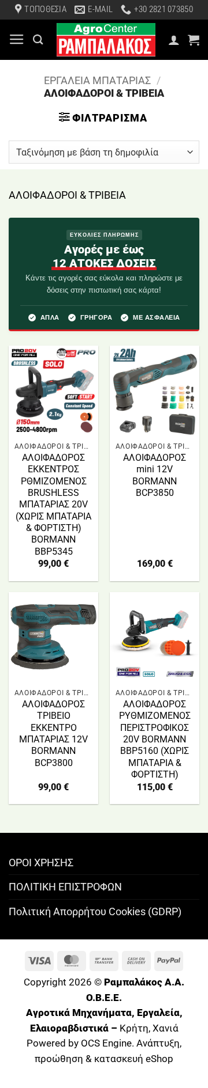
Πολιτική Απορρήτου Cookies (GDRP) (95, 911)
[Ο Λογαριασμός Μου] (174, 39)
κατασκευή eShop (133, 1058)
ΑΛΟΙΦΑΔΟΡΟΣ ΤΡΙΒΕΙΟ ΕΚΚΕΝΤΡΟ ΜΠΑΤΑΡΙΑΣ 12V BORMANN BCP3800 (53, 733)
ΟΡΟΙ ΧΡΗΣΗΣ (41, 862)
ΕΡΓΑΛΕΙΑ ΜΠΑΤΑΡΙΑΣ (97, 80)
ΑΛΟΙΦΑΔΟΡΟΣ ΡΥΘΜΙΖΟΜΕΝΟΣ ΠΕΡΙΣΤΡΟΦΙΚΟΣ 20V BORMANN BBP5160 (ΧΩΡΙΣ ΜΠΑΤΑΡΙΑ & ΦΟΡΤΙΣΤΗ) (155, 739)
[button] (17, 39)
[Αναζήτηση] (38, 39)
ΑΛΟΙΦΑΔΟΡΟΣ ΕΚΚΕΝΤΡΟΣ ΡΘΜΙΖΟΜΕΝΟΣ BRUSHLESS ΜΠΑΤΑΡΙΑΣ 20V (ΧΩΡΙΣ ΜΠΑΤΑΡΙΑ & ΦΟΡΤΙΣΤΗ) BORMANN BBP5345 (53, 504)
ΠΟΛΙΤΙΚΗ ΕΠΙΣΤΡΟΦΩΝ (65, 887)
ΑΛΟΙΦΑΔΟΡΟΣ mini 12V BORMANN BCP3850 (154, 475)
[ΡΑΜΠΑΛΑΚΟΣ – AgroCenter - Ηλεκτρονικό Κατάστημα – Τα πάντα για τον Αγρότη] (105, 40)
